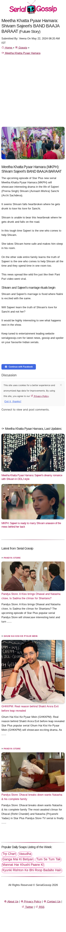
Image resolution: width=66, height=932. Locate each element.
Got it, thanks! (12, 401)
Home (8, 47)
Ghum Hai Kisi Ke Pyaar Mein (21, 636)
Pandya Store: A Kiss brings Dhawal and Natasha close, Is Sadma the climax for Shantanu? (30, 596)
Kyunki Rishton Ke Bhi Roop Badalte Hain (31, 870)
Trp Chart (9, 853)
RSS (41, 906)
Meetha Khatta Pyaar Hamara (22, 53)
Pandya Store (12, 558)
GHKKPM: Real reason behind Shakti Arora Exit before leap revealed (30, 708)
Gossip (22, 47)
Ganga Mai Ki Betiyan (17, 859)
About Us (12, 901)
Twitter (28, 906)
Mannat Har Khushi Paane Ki (23, 864)
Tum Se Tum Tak (48, 859)
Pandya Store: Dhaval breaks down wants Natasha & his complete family (31, 797)
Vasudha (25, 853)
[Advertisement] (33, 92)
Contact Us (53, 901)
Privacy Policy (41, 396)
